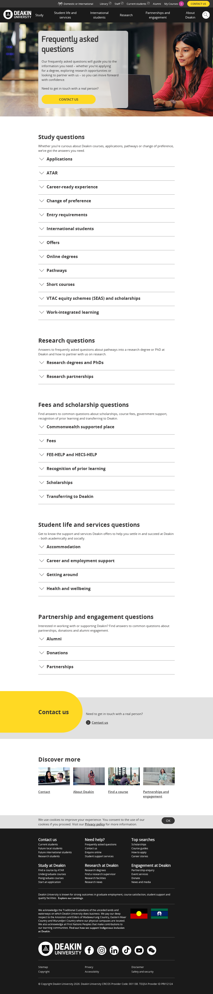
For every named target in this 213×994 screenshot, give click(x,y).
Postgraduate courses (51, 878)
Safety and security (142, 971)
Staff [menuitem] (117, 4)
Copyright (44, 971)
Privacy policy (95, 824)
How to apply (138, 852)
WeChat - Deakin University (151, 951)
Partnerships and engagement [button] (158, 15)
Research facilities (95, 878)
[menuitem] (174, 3)
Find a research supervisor (100, 874)
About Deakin (83, 792)
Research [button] (126, 15)
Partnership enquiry (142, 870)
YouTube (139, 951)
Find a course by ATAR (51, 870)
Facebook (89, 951)
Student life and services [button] (65, 15)
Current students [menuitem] (136, 4)
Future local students (50, 848)
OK (168, 821)
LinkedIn (114, 951)
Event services (139, 874)
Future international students (55, 852)
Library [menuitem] (104, 4)
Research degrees (95, 870)
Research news (93, 882)
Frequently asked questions (100, 844)
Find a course (118, 792)
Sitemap (43, 967)
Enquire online (93, 852)
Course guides (139, 848)
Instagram (101, 951)
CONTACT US (68, 99)
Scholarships (138, 844)
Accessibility (92, 971)
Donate (135, 878)
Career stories (139, 856)
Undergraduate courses (52, 874)
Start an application (49, 882)
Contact (44, 792)
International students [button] (99, 15)
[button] (106, 160)
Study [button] (39, 15)
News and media (141, 882)
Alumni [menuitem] (157, 4)
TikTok (126, 951)
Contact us (100, 722)
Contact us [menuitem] (198, 4)
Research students (49, 856)
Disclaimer (137, 967)
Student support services (99, 856)
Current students (48, 844)
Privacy (89, 967)
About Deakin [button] (190, 15)
